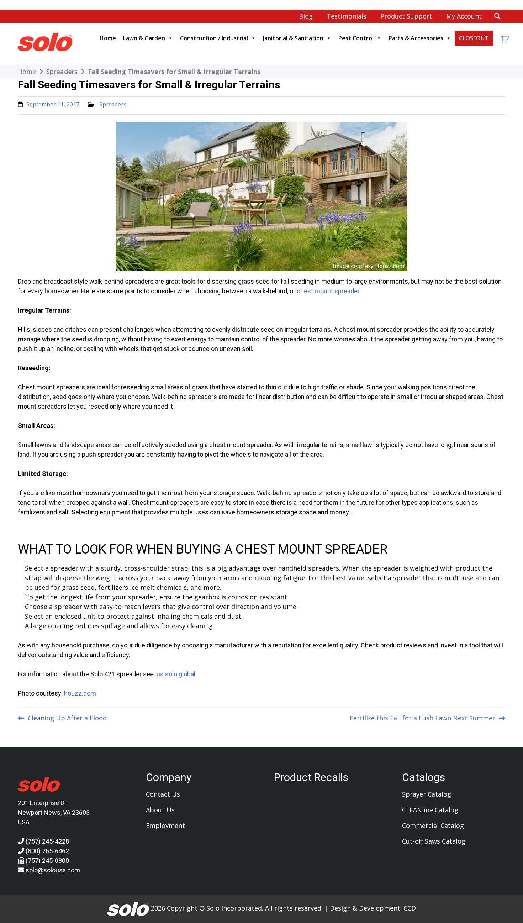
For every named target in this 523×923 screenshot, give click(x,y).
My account (464, 16)
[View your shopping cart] (504, 39)
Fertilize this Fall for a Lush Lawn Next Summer (422, 718)
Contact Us (163, 794)
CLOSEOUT (473, 38)
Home (108, 38)
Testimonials (346, 16)
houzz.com (80, 693)
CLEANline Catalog (430, 810)
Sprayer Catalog (426, 794)
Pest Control (356, 38)
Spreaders (112, 104)
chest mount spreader (328, 291)
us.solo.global (176, 674)
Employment (165, 825)
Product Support (406, 16)
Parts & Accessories (416, 38)
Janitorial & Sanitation (293, 38)
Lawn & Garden (144, 38)
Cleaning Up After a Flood (67, 718)
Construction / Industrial (214, 38)
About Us (160, 810)
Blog (306, 16)
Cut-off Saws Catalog (433, 841)
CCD (409, 908)
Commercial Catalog (433, 825)
